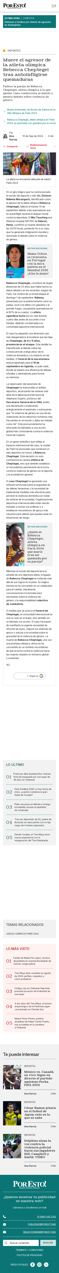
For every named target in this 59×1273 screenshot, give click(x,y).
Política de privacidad (29, 1255)
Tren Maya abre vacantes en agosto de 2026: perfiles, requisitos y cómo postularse (33, 976)
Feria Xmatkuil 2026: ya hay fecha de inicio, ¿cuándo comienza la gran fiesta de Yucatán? (33, 792)
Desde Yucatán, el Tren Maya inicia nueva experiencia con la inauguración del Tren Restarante (32, 837)
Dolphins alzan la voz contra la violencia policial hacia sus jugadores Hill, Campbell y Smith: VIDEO (39, 1149)
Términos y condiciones (29, 1250)
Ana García (30, 1094)
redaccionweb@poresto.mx (39, 1232)
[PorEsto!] (14, 6)
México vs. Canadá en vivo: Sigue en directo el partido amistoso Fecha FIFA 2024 (39, 1078)
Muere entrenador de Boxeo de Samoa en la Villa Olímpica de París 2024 (31, 111)
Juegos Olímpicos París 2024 (22, 934)
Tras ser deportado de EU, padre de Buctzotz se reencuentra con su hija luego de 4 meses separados (33, 822)
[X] (46, 1264)
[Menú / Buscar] (53, 6)
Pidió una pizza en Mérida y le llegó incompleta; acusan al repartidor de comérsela (32, 807)
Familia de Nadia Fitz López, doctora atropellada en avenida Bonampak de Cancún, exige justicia (32, 961)
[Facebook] (32, 1264)
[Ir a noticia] (12, 1077)
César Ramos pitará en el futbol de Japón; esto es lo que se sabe (40, 1112)
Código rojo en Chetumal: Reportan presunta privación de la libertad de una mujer (32, 991)
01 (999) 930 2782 (46, 1216)
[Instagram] (39, 1264)
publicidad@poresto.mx (42, 1224)
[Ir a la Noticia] (29, 261)
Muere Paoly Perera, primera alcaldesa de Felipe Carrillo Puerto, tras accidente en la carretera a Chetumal (32, 1023)
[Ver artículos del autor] (5, 136)
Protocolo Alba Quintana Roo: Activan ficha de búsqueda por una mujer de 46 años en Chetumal (32, 777)
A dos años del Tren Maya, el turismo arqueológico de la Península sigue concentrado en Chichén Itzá (33, 1006)
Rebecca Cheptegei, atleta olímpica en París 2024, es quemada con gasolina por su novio (31, 121)
